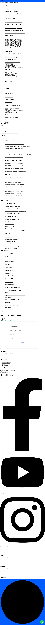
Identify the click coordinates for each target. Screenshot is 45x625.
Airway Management (9, 63)
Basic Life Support (8, 72)
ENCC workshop (8, 111)
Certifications (6, 8)
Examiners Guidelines (9, 103)
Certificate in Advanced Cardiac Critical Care (13, 46)
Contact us (6, 123)
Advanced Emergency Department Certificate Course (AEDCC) (17, 20)
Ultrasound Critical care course (11, 65)
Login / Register (3, 1)
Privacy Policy (5, 365)
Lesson (3, 319)
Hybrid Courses (7, 48)
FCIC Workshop (8, 109)
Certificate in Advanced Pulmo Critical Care (13, 44)
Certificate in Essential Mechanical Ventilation (13, 41)
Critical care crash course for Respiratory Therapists (15, 33)
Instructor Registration (6, 362)
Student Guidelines (8, 102)
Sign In (22, 342)
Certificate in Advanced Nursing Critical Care (13, 28)
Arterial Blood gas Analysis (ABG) (11, 76)
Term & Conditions (5, 357)
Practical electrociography (10, 75)
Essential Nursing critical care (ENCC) (12, 54)
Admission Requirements (9, 85)
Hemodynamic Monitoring (10, 66)
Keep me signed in (14, 338)
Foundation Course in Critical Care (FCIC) (13, 53)
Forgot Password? (33, 338)
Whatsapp (2, 566)
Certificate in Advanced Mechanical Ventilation (13, 42)
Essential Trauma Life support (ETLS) (12, 57)
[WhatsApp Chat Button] (42, 622)
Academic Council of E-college (10, 84)
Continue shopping (3, 131)
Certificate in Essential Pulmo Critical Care (13, 43)
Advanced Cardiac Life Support (11, 73)
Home (5, 7)
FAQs (3, 364)
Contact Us (2, 555)
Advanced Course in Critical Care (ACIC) (12, 62)
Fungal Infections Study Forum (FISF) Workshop (14, 110)
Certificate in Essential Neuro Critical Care (13, 38)
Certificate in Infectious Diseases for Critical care (14, 47)
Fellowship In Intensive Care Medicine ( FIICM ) (14, 13)
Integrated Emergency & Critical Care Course (13, 22)
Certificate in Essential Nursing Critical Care (13, 27)
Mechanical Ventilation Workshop (11, 112)
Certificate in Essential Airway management (13, 39)
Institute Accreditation (9, 95)
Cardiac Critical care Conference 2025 (12, 108)
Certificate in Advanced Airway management (13, 40)
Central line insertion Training (10, 77)
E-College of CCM (7, 78)
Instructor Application (9, 90)
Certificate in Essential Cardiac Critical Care (13, 45)
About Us (6, 83)
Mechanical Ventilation (9, 64)
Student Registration (6, 363)
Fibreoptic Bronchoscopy (9, 74)
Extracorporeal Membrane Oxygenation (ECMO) (14, 67)
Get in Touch (3, 577)
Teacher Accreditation (9, 97)
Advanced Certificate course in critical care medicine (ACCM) (16, 14)
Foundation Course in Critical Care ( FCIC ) (13, 15)
